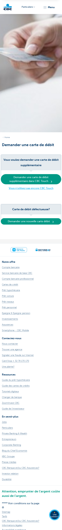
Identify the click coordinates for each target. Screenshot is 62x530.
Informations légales (12, 525)
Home (7, 137)
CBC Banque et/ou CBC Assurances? (20, 521)
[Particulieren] (8, 7)
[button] (49, 7)
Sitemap (6, 512)
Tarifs (4, 516)
